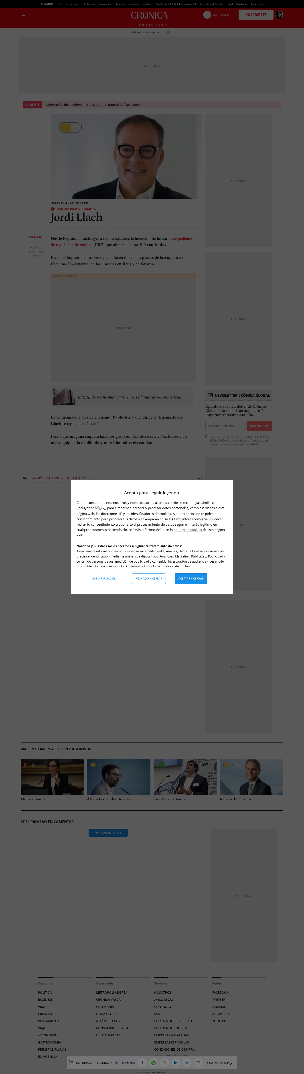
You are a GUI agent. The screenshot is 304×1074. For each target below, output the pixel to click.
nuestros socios (142, 502)
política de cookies (188, 529)
